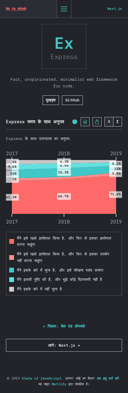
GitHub (72, 100)
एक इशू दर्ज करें (108, 378)
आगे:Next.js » (64, 345)
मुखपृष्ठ (51, 100)
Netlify (59, 384)
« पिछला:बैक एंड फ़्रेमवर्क (64, 326)
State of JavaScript (41, 378)
